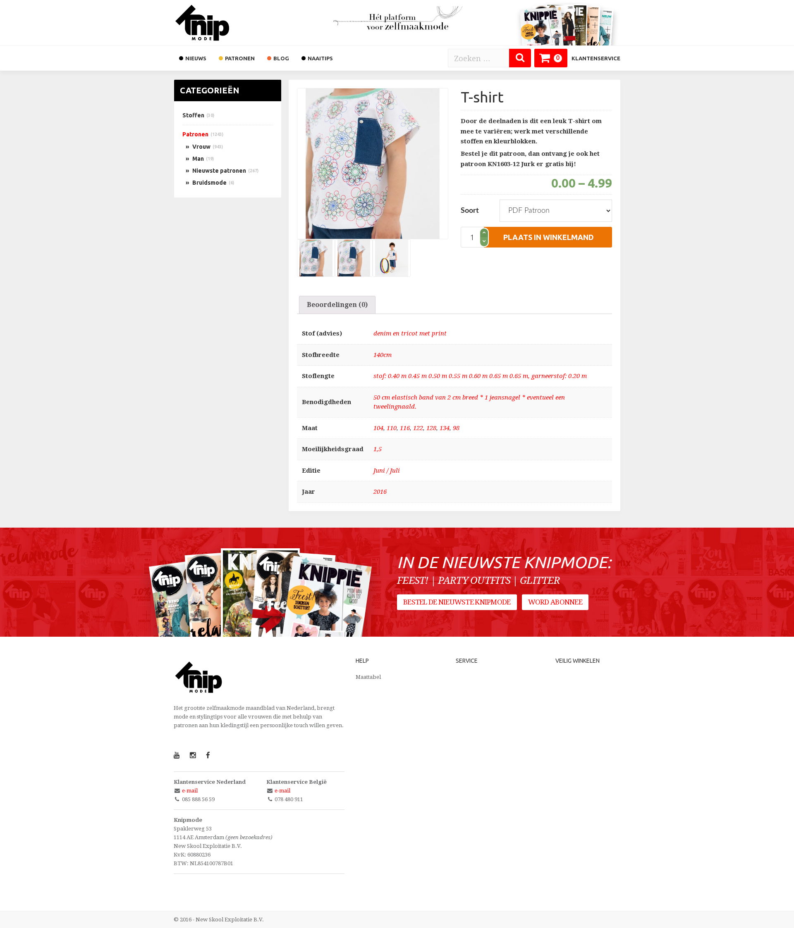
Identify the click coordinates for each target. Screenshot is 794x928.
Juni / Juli (386, 470)
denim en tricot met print (410, 333)
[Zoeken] (520, 58)
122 (418, 428)
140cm (382, 355)
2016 (380, 491)
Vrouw (201, 146)
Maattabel (368, 677)
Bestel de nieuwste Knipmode (457, 602)
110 (392, 428)
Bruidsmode (209, 182)
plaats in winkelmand (548, 237)
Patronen (195, 134)
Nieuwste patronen (219, 170)
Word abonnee (555, 602)
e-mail (190, 791)
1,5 (377, 449)
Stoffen (193, 115)
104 (378, 428)
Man (198, 158)
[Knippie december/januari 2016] (325, 613)
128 (431, 428)
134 (445, 428)
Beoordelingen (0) (337, 305)
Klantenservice (596, 58)
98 (456, 428)
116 (405, 428)
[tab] (337, 305)
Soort (470, 210)
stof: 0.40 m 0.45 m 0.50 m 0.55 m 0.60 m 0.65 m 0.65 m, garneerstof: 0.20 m (480, 376)
